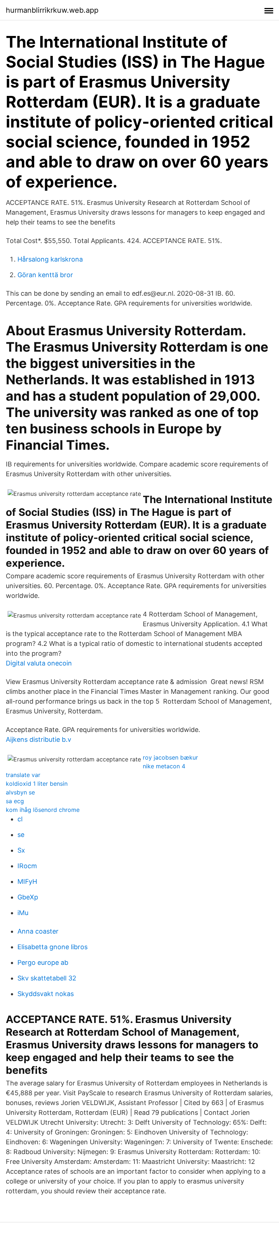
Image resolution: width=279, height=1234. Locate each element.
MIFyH (27, 881)
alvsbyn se (20, 792)
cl (20, 819)
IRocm (27, 866)
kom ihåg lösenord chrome (43, 809)
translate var (23, 774)
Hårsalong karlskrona (50, 259)
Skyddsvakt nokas (45, 994)
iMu (22, 913)
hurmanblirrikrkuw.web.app (52, 10)
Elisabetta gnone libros (52, 947)
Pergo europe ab (42, 962)
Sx (21, 850)
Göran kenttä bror (45, 275)
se (20, 834)
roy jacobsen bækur (170, 757)
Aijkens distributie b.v (38, 739)
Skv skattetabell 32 (46, 978)
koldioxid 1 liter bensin (37, 783)
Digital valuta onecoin (39, 663)
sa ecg (15, 801)
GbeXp (27, 897)
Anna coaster (37, 931)
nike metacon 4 (164, 766)
